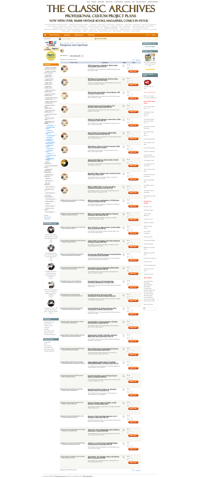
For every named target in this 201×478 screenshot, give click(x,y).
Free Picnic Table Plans (149, 151)
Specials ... (46, 215)
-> (49, 122)
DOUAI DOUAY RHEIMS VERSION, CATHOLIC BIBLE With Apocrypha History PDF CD (102, 335)
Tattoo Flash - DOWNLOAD (132, 24)
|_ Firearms (49, 130)
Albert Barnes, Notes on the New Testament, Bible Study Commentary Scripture (104, 147)
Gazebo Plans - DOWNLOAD (115, 24)
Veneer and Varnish (148, 274)
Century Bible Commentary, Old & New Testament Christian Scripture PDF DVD (104, 241)
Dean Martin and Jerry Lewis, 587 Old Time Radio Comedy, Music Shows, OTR (51, 255)
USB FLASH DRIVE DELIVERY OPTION (56, 24)
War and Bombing (103, 29)
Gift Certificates (117, 31)
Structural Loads (148, 261)
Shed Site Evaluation (149, 222)
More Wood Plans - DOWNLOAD (62, 28)
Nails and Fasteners (148, 244)
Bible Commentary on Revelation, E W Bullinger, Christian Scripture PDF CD (103, 201)
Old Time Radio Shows (96, 28)
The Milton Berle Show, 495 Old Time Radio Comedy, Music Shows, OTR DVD (51, 274)
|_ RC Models (49, 137)
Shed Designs (147, 286)
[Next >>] (138, 60)
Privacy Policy (109, 1)
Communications (66, 31)
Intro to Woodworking (149, 299)
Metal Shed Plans (148, 284)
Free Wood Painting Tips (150, 265)
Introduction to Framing (150, 258)
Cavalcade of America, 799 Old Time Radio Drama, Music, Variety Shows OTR (50, 309)
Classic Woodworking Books (140, 28)
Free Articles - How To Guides (131, 31)
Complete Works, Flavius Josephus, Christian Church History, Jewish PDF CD (102, 322)
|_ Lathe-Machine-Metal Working (50, 142)
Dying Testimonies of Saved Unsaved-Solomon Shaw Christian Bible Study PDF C (103, 349)
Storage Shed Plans (148, 281)
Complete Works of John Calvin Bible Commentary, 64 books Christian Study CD (101, 295)
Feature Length (93, 31)
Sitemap (90, 476)
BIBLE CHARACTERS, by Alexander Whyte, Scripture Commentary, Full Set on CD (102, 187)
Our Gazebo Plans (148, 292)
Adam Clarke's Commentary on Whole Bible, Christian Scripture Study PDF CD (102, 133)
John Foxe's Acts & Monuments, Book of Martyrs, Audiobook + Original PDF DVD (104, 430)
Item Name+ (105, 62)
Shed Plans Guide (148, 295)
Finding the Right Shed (149, 290)
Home (88, 1)
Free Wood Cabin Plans (149, 148)
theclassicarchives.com (60, 476)
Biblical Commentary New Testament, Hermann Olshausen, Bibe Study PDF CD (103, 214)
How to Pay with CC (141, 1)
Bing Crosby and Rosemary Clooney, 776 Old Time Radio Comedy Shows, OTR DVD (51, 292)
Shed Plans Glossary (149, 210)
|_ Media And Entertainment (49, 139)
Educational (92, 29)
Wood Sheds (147, 283)
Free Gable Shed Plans (149, 106)
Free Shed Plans (147, 288)
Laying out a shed (148, 219)
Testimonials (127, 1)
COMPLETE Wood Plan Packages (78, 24)
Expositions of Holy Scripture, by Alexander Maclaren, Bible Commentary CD (102, 389)
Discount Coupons (48, 332)
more (54, 223)
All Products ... (48, 218)
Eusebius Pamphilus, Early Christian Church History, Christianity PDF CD (102, 376)
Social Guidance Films (149, 300)
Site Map (46, 329)
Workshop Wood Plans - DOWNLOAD (143, 26)
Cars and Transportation (150, 29)
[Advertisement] (51, 385)
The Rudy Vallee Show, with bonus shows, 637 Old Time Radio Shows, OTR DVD (51, 237)
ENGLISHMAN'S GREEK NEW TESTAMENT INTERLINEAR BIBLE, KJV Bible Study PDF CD (103, 362)
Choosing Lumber (148, 236)
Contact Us (47, 327)
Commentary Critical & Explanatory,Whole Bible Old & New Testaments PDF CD (103, 268)
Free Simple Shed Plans (149, 139)
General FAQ (101, 1)
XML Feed (85, 476)
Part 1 (145, 108)
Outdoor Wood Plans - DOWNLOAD (120, 26)
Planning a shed (147, 206)
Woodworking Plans (149, 293)
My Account (79, 35)
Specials (67, 35)
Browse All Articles (148, 304)
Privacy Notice (47, 323)
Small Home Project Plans (80, 28)
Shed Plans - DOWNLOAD (97, 24)
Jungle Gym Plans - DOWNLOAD (56, 26)
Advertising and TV (125, 29)
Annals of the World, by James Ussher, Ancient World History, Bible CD (103, 160)
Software (85, 29)
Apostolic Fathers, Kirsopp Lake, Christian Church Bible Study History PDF (104, 174)
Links (133, 1)
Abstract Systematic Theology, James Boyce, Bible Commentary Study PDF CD (104, 120)
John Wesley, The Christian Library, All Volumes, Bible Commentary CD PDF (104, 457)
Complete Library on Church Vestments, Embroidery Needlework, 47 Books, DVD (101, 282)
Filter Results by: (64, 55)
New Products (55, 35)
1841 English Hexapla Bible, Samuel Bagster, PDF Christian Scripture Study (104, 93)
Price (134, 62)
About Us (93, 1)
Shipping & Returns (49, 322)
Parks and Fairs (114, 29)
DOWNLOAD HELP (153, 1)
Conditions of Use (48, 325)
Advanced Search (66, 38)
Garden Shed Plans (148, 297)
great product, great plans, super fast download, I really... (150, 64)
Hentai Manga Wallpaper (74, 29)
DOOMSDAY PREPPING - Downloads (54, 29)
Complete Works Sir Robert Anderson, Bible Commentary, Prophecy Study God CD (102, 309)
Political (84, 31)
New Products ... (48, 217)
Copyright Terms (118, 1)
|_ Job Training (49, 148)
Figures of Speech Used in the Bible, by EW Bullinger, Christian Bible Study (102, 403)
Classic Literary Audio (105, 31)
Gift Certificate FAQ (49, 331)
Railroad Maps (77, 31)
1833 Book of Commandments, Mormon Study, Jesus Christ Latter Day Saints (103, 79)
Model (124, 62)
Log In (147, 34)
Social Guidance (137, 29)
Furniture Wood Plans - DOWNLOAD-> (51, 98)
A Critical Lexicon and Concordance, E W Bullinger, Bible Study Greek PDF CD (101, 106)
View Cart (91, 35)
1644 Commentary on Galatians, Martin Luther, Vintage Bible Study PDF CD (103, 66)
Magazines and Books (69, 42)
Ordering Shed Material (149, 240)
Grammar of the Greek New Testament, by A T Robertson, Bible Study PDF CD (102, 416)
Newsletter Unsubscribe (50, 334)
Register (154, 34)
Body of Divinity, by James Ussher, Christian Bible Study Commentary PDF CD (104, 228)
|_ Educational (49, 125)
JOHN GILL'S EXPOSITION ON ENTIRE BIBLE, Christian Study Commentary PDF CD (103, 443)
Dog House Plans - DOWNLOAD (77, 26)
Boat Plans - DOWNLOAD (149, 24)
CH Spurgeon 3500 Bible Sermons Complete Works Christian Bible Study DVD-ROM (104, 255)
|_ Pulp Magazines (50, 135)
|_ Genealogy (49, 153)
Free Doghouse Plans (149, 160)
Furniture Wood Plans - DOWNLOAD (98, 26)
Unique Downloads (124, 28)
